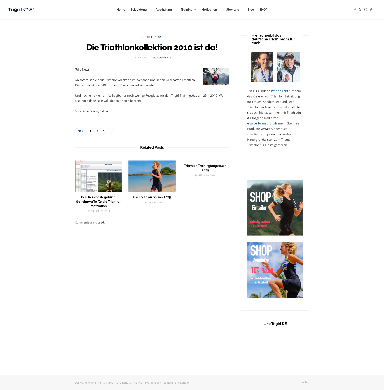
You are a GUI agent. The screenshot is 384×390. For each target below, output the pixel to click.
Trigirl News (153, 36)
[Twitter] (97, 131)
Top (306, 382)
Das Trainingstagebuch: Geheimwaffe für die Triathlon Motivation (98, 201)
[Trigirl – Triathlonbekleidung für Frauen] (21, 9)
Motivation (209, 9)
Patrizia (276, 91)
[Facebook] (91, 131)
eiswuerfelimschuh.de (262, 123)
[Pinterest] (104, 131)
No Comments (162, 57)
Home (121, 9)
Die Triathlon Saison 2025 (152, 197)
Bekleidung (138, 9)
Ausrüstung (164, 9)
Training (187, 9)
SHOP (263, 9)
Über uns (232, 9)
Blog (251, 9)
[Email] (111, 131)
